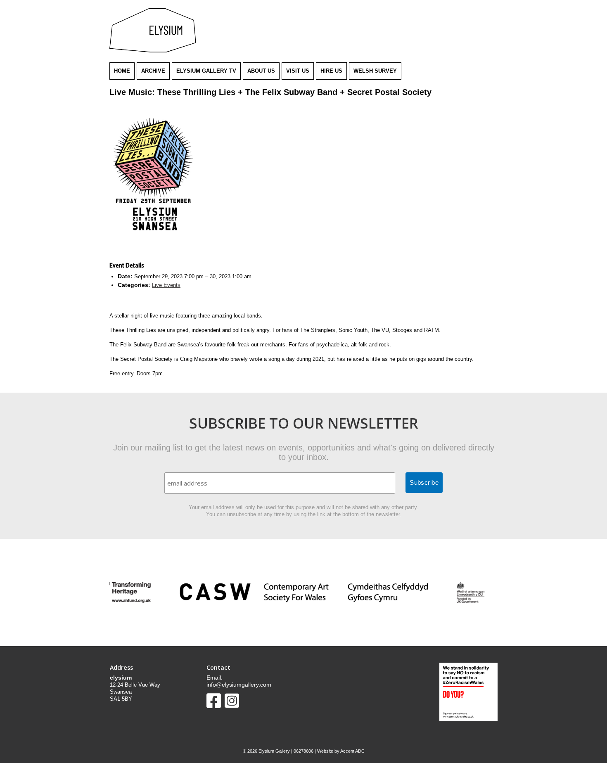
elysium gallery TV (206, 71)
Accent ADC (352, 751)
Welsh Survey (375, 71)
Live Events (166, 285)
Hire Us (331, 71)
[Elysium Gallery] (152, 50)
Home (122, 71)
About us (261, 71)
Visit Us (297, 71)
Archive (153, 71)
